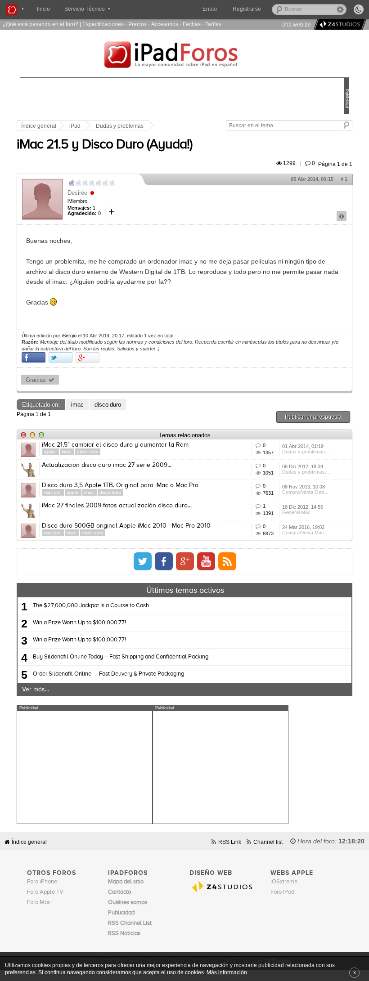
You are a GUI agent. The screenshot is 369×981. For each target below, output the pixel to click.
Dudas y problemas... (305, 451)
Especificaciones (103, 24)
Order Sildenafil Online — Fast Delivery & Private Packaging (108, 674)
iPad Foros (185, 56)
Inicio (43, 9)
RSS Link (229, 842)
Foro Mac (38, 902)
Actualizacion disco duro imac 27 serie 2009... (106, 465)
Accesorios (164, 24)
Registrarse (247, 9)
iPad (75, 126)
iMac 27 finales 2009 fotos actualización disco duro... (117, 505)
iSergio (69, 335)
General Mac (296, 512)
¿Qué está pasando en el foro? (40, 24)
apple (50, 451)
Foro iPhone (42, 882)
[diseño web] (338, 24)
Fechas (192, 24)
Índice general (38, 126)
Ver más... (35, 689)
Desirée (77, 193)
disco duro (107, 405)
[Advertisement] (84, 767)
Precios (137, 24)
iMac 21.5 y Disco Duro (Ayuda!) (104, 145)
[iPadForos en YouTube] (206, 561)
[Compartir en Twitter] (60, 357)
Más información (227, 972)
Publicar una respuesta (313, 417)
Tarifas (213, 24)
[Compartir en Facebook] (33, 357)
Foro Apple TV (45, 892)
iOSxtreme (283, 882)
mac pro (53, 492)
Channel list (268, 842)
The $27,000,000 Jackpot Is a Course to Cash (91, 606)
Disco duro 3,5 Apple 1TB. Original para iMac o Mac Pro (120, 485)
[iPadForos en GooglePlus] (185, 561)
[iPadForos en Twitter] (143, 561)
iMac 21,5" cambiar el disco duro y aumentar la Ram (115, 445)
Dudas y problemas (120, 126)
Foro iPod (282, 892)
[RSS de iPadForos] (227, 561)
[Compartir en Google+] (87, 357)
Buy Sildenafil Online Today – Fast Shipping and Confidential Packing (120, 657)
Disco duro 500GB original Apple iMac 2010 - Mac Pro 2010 (126, 526)
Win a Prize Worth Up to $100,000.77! (79, 623)
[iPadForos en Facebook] (164, 561)
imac (77, 405)
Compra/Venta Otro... (305, 492)
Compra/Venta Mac (303, 532)
